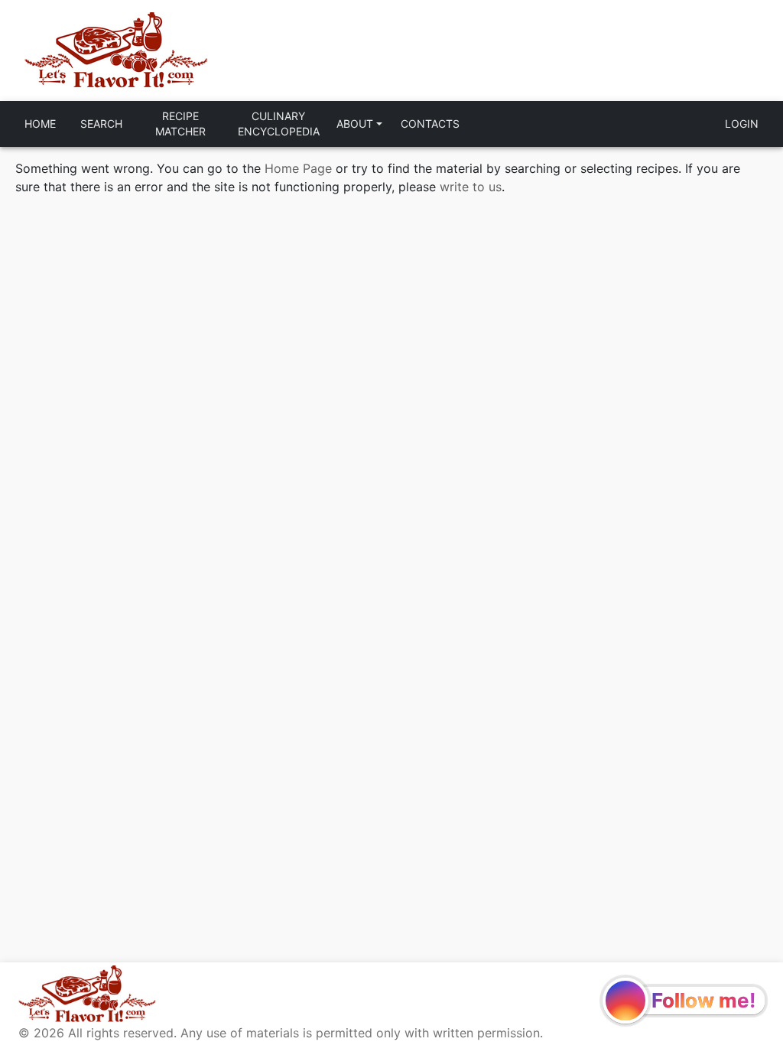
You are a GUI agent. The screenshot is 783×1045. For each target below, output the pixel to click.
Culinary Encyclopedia (279, 123)
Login (742, 123)
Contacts (430, 123)
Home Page (298, 168)
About (354, 123)
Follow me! (703, 1000)
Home (40, 123)
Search (101, 123)
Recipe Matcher (180, 123)
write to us (471, 186)
